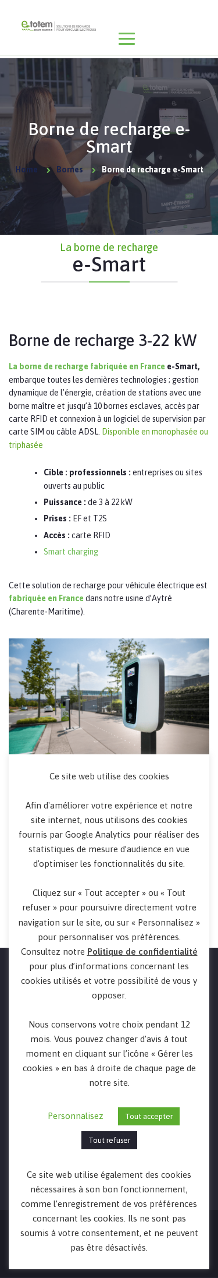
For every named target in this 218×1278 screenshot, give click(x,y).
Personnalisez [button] (75, 1116)
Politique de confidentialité (142, 951)
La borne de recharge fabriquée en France (87, 366)
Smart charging (71, 551)
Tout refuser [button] (109, 1140)
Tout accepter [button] (149, 1116)
